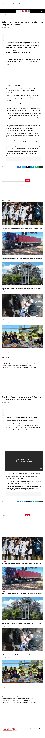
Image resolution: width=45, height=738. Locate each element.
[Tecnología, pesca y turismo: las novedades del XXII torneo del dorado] (22, 336)
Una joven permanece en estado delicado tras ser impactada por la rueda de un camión (19, 359)
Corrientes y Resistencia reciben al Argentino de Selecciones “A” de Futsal (16, 365)
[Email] (3, 40)
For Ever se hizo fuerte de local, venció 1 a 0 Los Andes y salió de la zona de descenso (22, 228)
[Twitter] (3, 37)
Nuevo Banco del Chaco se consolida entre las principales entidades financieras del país (21, 289)
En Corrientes (7, 357)
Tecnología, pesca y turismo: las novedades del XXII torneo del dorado (18, 351)
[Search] (41, 11)
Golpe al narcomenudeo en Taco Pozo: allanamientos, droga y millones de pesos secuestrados (21, 320)
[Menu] (3, 11)
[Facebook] (3, 35)
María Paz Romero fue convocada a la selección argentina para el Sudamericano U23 (18, 363)
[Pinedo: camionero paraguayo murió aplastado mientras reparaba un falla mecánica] (22, 243)
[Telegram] (3, 43)
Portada (3, 14)
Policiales (4, 256)
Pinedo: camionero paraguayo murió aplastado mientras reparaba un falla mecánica (22, 258)
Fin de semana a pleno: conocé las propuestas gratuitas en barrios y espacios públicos (19, 367)
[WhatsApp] (3, 46)
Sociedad (4, 286)
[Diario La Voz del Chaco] (23, 11)
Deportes (4, 226)
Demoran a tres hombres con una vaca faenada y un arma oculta (14, 361)
